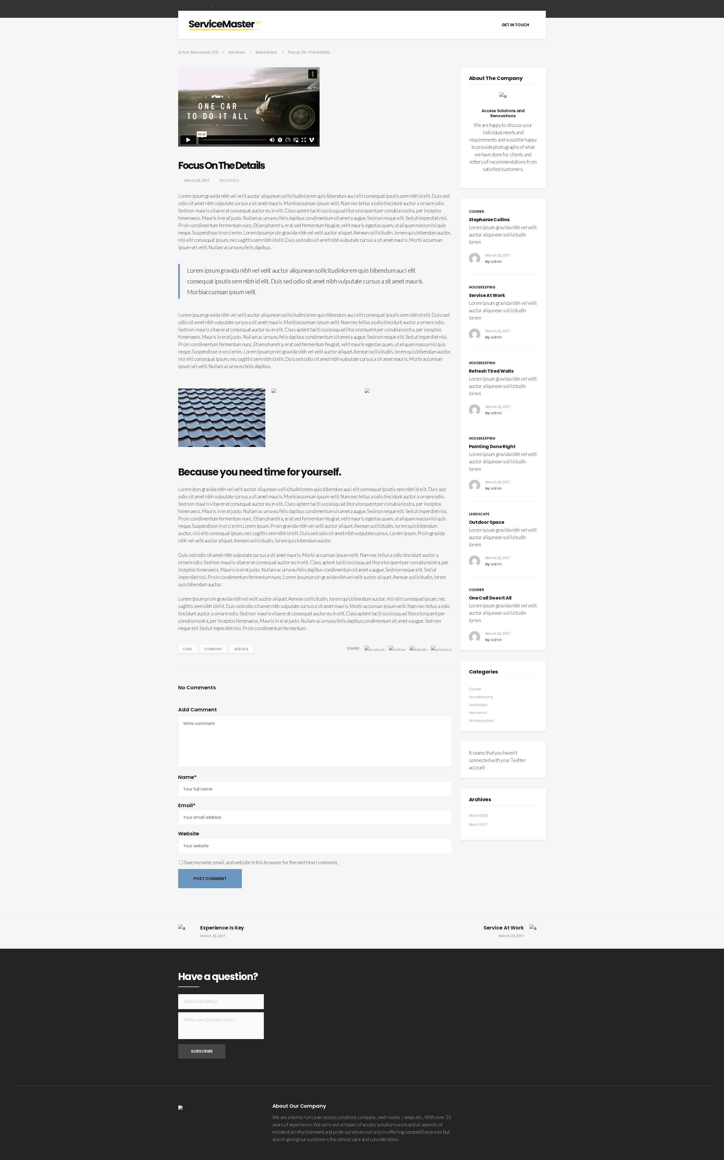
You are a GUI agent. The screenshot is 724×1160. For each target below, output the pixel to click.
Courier (475, 689)
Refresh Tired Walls (491, 371)
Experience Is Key (222, 927)
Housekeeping (481, 696)
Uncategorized (481, 720)
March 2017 (478, 824)
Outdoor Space (486, 522)
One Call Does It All (490, 598)
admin (496, 261)
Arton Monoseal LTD (198, 52)
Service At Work (487, 295)
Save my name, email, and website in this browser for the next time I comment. (261, 862)
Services (236, 52)
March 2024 (478, 815)
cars (187, 649)
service (241, 649)
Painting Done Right (492, 446)
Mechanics (266, 52)
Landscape (478, 704)
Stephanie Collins (489, 219)
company (213, 649)
